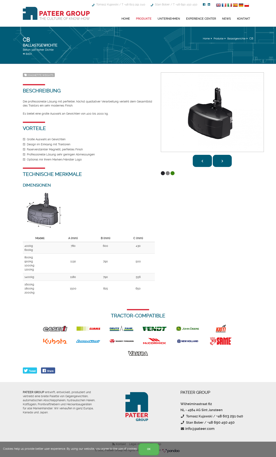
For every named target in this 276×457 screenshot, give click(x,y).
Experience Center (201, 18)
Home (125, 18)
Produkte (144, 18)
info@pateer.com (200, 428)
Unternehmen (169, 18)
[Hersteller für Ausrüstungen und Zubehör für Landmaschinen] (56, 13)
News (226, 18)
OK (149, 449)
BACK (28, 54)
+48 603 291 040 (134, 4)
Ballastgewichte (236, 38)
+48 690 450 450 (186, 4)
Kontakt (243, 18)
